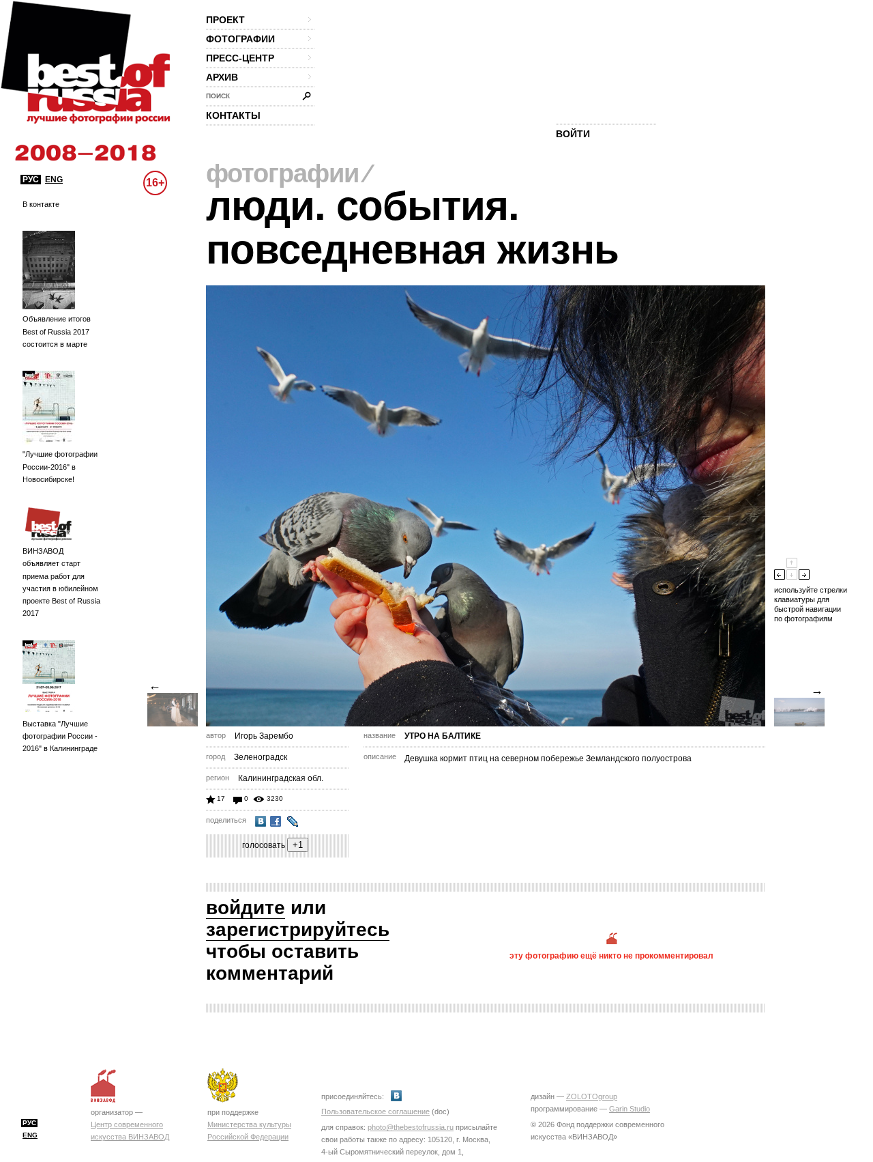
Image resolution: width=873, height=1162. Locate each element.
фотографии (240, 38)
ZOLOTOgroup (591, 1096)
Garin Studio (629, 1109)
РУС (31, 179)
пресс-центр (240, 58)
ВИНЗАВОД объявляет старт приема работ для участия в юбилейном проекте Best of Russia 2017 (61, 582)
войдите (245, 907)
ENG (54, 179)
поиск (218, 96)
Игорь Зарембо (264, 736)
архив (222, 77)
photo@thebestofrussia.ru (411, 1127)
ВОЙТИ (573, 133)
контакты (233, 115)
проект (225, 19)
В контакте (41, 204)
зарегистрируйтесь (297, 929)
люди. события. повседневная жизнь (412, 227)
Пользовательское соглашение (375, 1111)
